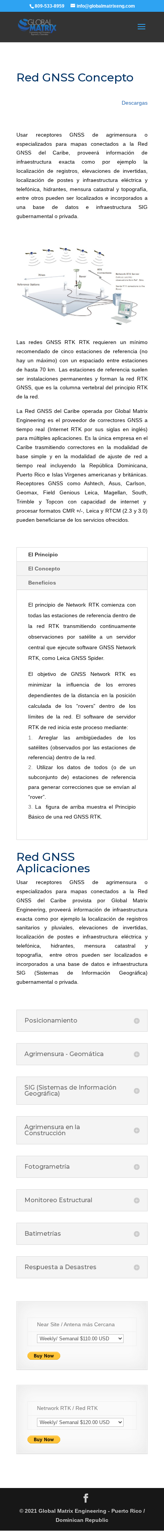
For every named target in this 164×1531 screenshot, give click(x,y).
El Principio (43, 554)
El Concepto (44, 569)
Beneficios (42, 583)
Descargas (135, 103)
